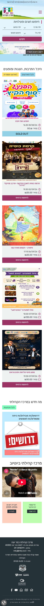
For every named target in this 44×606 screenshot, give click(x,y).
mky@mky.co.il (19, 551)
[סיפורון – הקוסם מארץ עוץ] (22, 225)
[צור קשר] (21, 590)
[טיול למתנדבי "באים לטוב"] (22, 288)
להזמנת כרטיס (22, 197)
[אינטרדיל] (32, 602)
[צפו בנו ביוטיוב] (16, 590)
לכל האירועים (28, 74)
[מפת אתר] (26, 590)
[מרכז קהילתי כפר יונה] (7, 16)
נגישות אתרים (14, 602)
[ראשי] (31, 590)
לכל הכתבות (9, 407)
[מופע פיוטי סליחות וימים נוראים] (22, 350)
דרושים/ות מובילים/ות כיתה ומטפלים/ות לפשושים (26, 452)
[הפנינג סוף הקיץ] (22, 99)
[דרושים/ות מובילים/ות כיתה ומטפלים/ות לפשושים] (22, 436)
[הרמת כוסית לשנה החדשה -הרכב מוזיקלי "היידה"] (22, 161)
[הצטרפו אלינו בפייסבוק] (11, 590)
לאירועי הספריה (10, 74)
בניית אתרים (25, 602)
